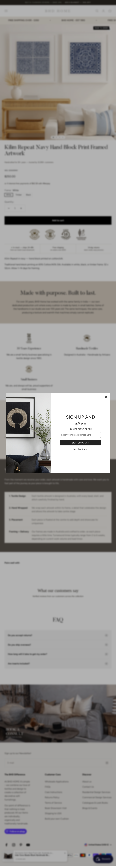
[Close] (106, 397)
